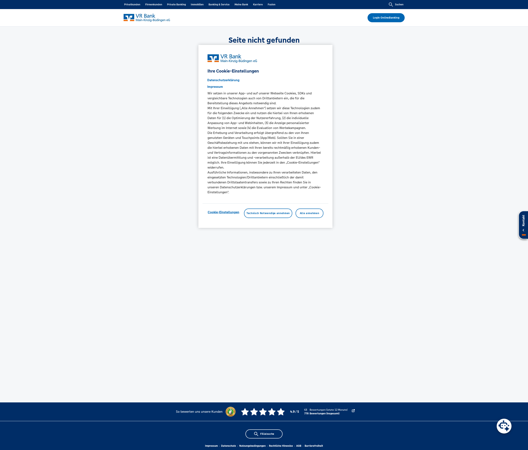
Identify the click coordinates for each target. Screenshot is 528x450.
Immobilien (197, 4)
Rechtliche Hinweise (281, 446)
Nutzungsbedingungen (252, 446)
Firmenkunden (153, 4)
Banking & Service (219, 4)
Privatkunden (132, 4)
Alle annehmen (309, 213)
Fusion (271, 4)
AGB (298, 446)
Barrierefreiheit (314, 446)
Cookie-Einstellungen (223, 212)
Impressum (211, 446)
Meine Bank (241, 4)
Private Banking (176, 4)
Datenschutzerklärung (223, 80)
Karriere (258, 4)
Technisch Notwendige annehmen (268, 213)
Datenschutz (228, 446)
